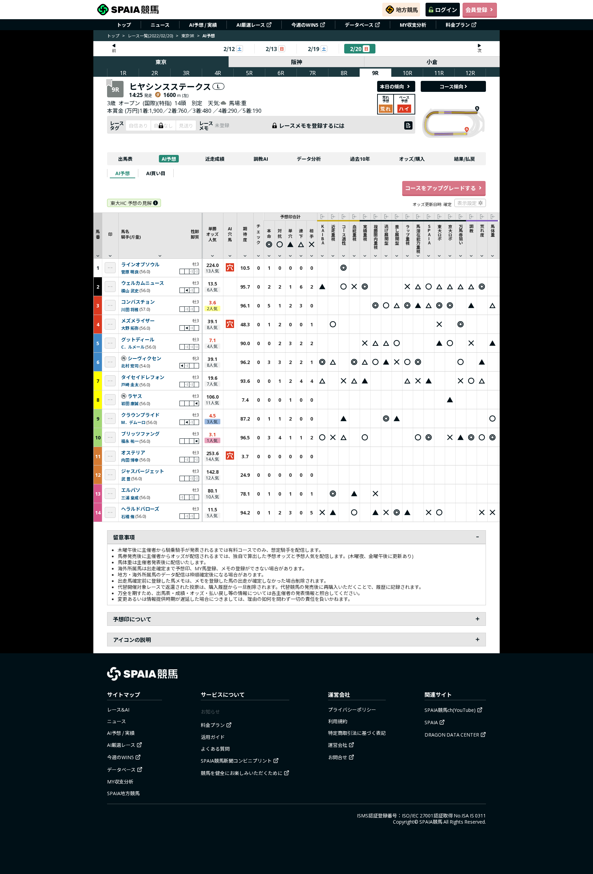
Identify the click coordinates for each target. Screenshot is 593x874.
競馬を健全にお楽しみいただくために (241, 773)
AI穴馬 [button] (230, 234)
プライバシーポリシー (352, 709)
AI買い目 (155, 173)
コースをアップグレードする (440, 188)
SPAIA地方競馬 (123, 793)
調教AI (261, 158)
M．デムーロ (133, 422)
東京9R (187, 35)
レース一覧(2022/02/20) (150, 35)
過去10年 (360, 158)
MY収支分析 (413, 24)
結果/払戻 (464, 158)
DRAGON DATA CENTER (452, 734)
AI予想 (169, 158)
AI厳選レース (250, 24)
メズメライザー (138, 321)
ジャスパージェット (142, 471)
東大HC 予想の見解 (131, 202)
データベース (359, 24)
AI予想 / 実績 (203, 24)
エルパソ (130, 490)
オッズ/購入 (412, 158)
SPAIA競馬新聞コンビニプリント (236, 760)
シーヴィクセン (144, 358)
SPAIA (431, 722)
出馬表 (125, 158)
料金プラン (458, 24)
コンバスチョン (138, 302)
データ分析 (309, 158)
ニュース (160, 24)
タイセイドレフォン (142, 377)
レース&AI (118, 709)
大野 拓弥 (130, 327)
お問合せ (337, 757)
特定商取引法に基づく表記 (357, 732)
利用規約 (337, 721)
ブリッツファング (140, 434)
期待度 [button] (245, 234)
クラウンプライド (140, 415)
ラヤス (135, 396)
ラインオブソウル (140, 265)
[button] (160, 235)
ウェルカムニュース (142, 283)
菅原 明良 (130, 271)
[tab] (122, 173)
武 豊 (125, 478)
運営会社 (337, 745)
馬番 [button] (98, 234)
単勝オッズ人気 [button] (212, 234)
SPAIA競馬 (430, 821)
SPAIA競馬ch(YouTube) (450, 710)
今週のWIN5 (304, 24)
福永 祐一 (130, 441)
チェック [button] (258, 234)
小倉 (432, 62)
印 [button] (110, 234)
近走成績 (214, 158)
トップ (124, 24)
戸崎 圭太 (130, 384)
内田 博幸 (130, 459)
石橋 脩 (128, 516)
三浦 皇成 (130, 497)
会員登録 (476, 9)
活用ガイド (213, 737)
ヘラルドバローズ (140, 509)
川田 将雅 (130, 309)
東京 (160, 62)
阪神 (296, 62)
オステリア (133, 453)
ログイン (446, 9)
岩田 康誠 (130, 403)
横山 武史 (130, 290)
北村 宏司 (130, 365)
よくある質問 (215, 748)
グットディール (137, 340)
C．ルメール (132, 346)
